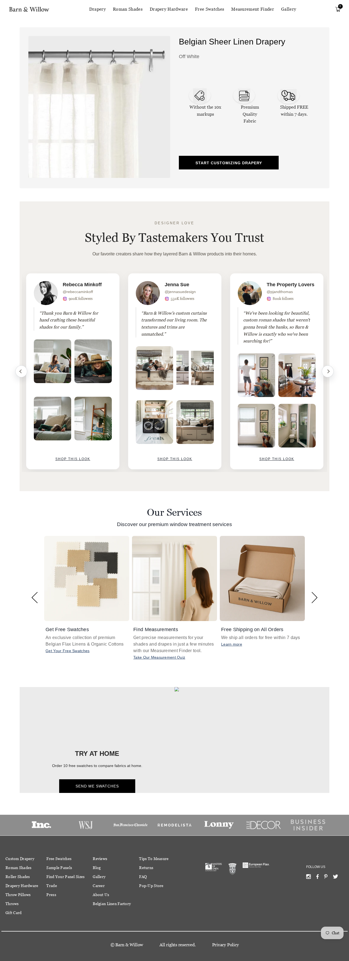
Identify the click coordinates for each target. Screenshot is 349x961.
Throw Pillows (18, 895)
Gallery (288, 9)
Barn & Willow (129, 944)
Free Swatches (209, 9)
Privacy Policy (225, 944)
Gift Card (13, 913)
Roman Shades (128, 9)
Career (99, 886)
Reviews (100, 858)
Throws (12, 904)
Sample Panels (59, 868)
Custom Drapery (19, 858)
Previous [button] (34, 597)
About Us (101, 895)
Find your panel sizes (65, 877)
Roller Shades (17, 877)
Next (328, 371)
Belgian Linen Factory (112, 904)
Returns (146, 868)
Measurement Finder (252, 9)
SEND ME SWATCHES (97, 786)
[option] (72, 371)
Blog (97, 868)
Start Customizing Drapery (228, 163)
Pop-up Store (151, 886)
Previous (21, 371)
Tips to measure (154, 858)
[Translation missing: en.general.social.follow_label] (308, 878)
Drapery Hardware (169, 9)
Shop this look (72, 459)
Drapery (97, 9)
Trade (51, 886)
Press (51, 895)
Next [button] (314, 597)
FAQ (143, 877)
